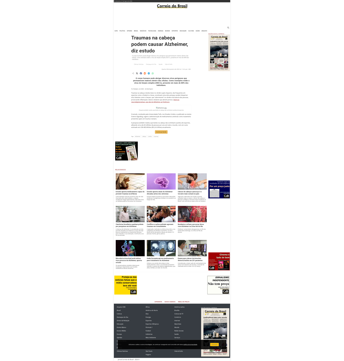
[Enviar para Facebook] (141, 73)
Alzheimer (137, 136)
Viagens (148, 355)
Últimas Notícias (139, 64)
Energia (160, 31)
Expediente (158, 302)
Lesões (150, 136)
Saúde (198, 31)
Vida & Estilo (168, 64)
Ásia (147, 314)
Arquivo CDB (121, 307)
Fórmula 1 (149, 327)
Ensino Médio (121, 331)
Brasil (136, 31)
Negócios (143, 31)
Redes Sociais (179, 331)
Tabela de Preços (183, 302)
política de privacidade (190, 344)
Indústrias (149, 334)
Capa (116, 31)
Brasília (176, 310)
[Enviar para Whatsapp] (153, 73)
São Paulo (149, 351)
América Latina (179, 307)
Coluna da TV (178, 314)
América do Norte (152, 310)
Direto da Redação (123, 321)
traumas (156, 136)
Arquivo (204, 31)
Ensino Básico (121, 327)
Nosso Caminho (170, 302)
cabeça (144, 136)
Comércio (177, 317)
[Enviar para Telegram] (149, 73)
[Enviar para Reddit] (145, 73)
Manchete (177, 324)
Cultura (191, 31)
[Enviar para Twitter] (137, 73)
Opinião (129, 31)
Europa (119, 334)
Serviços (177, 338)
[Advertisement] (172, 18)
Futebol (148, 331)
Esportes (175, 31)
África (148, 307)
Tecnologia (152, 31)
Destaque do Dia (151, 64)
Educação (183, 31)
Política (122, 31)
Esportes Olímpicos (152, 324)
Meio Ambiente (151, 338)
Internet (177, 321)
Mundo (167, 31)
